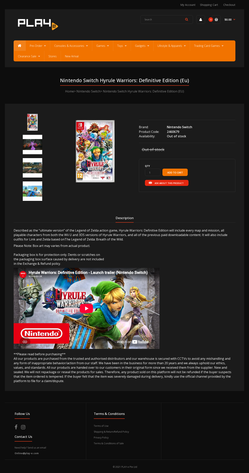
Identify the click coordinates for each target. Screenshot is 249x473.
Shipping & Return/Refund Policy (111, 431)
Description (125, 218)
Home (69, 91)
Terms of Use (101, 426)
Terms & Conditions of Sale (109, 443)
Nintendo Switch (88, 91)
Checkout (229, 5)
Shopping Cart (209, 5)
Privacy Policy (101, 437)
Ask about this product (169, 183)
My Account (188, 5)
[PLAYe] (37, 32)
